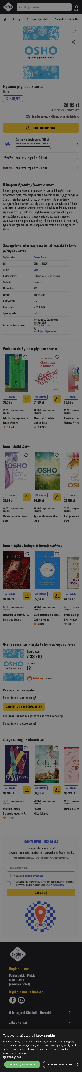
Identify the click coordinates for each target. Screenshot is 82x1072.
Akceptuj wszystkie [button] (22, 1064)
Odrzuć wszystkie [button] (60, 1064)
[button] (41, 1057)
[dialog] (41, 1050)
